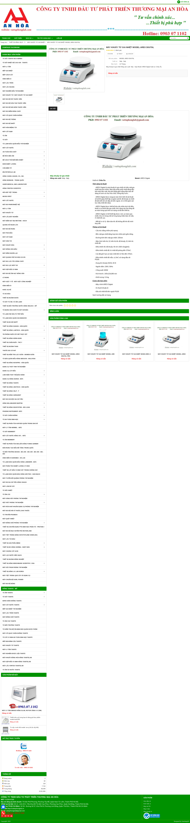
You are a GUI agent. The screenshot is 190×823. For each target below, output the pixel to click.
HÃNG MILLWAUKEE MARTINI (12, 403)
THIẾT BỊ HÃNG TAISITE (11, 383)
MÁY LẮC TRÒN (8, 83)
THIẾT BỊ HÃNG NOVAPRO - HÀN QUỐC (16, 362)
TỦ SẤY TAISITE (8, 597)
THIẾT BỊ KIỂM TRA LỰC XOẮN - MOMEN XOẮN (18, 354)
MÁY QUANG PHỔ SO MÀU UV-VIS (14, 257)
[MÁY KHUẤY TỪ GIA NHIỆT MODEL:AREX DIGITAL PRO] (66, 337)
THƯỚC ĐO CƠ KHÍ (9, 350)
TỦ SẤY (5, 139)
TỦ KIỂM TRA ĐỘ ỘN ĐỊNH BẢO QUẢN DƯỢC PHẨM (20, 629)
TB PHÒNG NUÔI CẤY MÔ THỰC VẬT (15, 334)
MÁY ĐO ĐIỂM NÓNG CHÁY (12, 111)
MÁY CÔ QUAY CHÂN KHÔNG (12, 115)
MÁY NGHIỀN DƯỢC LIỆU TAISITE (14, 653)
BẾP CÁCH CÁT (8, 75)
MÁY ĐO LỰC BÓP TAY (10, 265)
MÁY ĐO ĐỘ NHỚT (9, 123)
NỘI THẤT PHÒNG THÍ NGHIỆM (13, 502)
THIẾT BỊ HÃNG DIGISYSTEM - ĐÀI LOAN (16, 407)
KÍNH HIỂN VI (7, 79)
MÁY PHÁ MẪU (7, 233)
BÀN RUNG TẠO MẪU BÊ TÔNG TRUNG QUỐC (18, 448)
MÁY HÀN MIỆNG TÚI (10, 127)
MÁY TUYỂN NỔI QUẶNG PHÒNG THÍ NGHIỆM (18, 478)
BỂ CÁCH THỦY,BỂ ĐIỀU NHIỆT (13, 160)
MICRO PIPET (7, 196)
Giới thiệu (18, 38)
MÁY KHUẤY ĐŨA (8, 245)
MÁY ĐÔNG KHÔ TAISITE (11, 617)
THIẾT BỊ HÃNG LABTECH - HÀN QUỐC (16, 330)
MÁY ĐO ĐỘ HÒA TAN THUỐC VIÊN (14, 103)
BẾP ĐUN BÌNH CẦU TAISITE (12, 641)
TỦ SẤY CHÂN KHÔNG (10, 415)
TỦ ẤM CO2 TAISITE (9, 621)
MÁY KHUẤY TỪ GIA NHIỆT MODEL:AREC (172, 354)
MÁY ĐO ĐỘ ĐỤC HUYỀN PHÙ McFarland (17, 531)
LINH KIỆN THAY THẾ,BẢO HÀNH (14, 375)
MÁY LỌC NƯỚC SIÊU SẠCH (12, 555)
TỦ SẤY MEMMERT (9, 431)
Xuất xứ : (115, 61)
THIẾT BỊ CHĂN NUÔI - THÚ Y (12, 342)
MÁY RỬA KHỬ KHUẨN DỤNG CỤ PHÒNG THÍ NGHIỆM (21, 506)
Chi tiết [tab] (53, 108)
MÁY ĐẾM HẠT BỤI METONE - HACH (15, 221)
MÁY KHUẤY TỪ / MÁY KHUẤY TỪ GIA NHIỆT (18, 95)
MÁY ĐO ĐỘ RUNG (9, 229)
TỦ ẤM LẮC (6, 494)
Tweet (120, 53)
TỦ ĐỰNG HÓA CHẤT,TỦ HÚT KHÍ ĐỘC (15, 310)
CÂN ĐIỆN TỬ (7, 168)
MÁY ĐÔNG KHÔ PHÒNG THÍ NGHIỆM (15, 523)
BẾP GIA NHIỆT (8, 71)
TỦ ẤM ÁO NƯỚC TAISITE (11, 670)
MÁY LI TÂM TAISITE (9, 649)
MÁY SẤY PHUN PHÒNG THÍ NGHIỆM (15, 567)
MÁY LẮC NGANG (8, 87)
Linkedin (130, 53)
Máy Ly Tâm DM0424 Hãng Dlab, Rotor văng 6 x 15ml (22, 710)
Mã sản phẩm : (113, 58)
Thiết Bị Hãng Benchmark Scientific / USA (18, 563)
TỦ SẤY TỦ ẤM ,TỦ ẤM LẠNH (12, 302)
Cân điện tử (147, 801)
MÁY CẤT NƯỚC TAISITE (11, 605)
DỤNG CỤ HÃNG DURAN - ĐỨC (13, 379)
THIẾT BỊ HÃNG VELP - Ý (11, 391)
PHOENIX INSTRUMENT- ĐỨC (12, 411)
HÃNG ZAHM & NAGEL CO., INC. (13, 176)
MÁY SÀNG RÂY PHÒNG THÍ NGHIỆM (15, 498)
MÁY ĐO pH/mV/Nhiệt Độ (11, 204)
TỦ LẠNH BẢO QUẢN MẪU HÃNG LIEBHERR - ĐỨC (20, 462)
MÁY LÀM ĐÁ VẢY (9, 486)
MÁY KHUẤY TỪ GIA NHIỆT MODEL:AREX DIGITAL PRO (66, 355)
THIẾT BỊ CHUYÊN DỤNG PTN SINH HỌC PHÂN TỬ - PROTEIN (23, 527)
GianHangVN (185, 821)
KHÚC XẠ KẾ (7, 289)
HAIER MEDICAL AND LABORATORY (15, 184)
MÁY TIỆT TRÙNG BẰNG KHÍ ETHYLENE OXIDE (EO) (20, 535)
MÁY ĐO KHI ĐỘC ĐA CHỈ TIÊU (13, 399)
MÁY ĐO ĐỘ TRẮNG (9, 119)
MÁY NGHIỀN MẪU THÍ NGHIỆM (13, 91)
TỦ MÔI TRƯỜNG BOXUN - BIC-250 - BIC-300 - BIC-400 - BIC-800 (23, 453)
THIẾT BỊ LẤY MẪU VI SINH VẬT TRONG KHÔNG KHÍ (20, 470)
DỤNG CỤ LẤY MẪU (9, 371)
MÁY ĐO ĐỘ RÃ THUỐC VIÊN (12, 99)
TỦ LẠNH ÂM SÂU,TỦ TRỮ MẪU (13, 314)
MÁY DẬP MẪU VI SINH (10, 269)
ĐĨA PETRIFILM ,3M (9, 172)
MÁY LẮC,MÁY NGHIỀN (10, 216)
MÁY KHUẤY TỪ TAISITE (11, 645)
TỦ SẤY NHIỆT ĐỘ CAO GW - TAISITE (15, 62)
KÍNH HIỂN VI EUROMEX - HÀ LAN (14, 458)
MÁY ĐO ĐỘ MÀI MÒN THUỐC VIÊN (14, 107)
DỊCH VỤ (29, 38)
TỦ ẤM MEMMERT (9, 439)
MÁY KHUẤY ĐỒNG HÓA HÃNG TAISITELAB (17, 657)
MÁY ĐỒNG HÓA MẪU (10, 249)
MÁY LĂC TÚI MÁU (9, 539)
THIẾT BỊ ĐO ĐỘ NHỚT (10, 322)
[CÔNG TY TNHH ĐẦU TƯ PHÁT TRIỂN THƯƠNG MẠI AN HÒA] (95, 35)
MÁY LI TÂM (7, 66)
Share (110, 53)
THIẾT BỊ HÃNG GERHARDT (12, 395)
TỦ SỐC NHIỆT (7, 490)
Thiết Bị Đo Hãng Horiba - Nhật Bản (16, 547)
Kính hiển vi (147, 804)
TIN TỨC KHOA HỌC (44, 38)
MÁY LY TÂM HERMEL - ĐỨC (12, 427)
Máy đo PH (146, 806)
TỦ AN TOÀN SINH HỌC (10, 419)
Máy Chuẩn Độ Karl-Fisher (13, 579)
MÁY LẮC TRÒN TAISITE (11, 613)
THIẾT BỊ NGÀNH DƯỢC (11, 298)
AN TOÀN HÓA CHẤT (10, 152)
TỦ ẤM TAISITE (8, 592)
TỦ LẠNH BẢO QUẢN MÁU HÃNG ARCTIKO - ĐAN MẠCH (21, 474)
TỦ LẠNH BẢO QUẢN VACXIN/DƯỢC (15, 318)
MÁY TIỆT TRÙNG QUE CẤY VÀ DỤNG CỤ (16, 575)
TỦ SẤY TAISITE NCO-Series (12, 58)
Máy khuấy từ (147, 811)
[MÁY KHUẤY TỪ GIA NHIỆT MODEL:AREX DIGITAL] (77, 68)
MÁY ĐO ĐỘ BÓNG (9, 583)
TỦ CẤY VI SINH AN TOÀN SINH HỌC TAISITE (17, 637)
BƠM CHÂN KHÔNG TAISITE (12, 601)
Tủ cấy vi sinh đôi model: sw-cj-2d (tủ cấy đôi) (24, 727)
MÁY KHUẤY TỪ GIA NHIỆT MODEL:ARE (101, 354)
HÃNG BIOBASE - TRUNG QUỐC (13, 180)
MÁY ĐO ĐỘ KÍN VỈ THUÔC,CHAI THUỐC (16, 510)
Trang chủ (6, 38)
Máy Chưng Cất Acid (10, 551)
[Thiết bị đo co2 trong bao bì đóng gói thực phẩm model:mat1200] (6, 724)
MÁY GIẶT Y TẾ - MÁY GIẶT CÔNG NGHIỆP (17, 281)
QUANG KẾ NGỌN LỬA (10, 225)
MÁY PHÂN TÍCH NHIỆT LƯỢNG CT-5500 (16, 466)
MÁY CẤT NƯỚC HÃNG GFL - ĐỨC (14, 435)
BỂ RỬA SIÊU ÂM (8, 156)
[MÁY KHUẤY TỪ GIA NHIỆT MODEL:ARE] (101, 337)
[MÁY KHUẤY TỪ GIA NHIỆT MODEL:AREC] (172, 337)
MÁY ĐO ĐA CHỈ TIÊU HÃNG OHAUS (15, 482)
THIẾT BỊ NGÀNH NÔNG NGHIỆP (13, 559)
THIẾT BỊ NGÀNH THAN (10, 346)
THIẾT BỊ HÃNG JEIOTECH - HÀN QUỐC (16, 387)
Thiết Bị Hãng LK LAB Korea (13, 571)
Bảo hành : (114, 64)
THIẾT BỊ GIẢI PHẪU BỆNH (11, 543)
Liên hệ (59, 38)
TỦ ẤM (5, 135)
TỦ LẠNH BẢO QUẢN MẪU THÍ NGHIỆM (16, 143)
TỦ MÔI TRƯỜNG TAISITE (11, 625)
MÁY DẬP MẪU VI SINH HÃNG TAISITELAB (17, 661)
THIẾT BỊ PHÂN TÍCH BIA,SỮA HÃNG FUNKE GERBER (20, 444)
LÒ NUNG (6, 277)
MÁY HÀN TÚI (7, 241)
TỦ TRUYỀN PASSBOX (10, 514)
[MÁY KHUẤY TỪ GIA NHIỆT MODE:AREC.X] (136, 337)
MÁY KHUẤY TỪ (8, 212)
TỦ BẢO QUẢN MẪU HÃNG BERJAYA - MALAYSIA (19, 358)
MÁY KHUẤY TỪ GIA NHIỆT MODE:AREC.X (136, 354)
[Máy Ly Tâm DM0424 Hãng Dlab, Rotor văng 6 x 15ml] (23, 693)
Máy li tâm (146, 809)
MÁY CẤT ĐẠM (7, 131)
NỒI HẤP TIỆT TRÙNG (10, 192)
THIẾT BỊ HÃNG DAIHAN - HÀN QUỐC (15, 326)
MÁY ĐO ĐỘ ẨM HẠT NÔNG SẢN (13, 273)
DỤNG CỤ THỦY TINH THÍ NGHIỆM (14, 366)
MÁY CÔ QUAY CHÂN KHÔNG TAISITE (15, 633)
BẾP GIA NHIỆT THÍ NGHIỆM (12, 609)
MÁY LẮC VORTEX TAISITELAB (13, 665)
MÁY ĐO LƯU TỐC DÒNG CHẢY (13, 261)
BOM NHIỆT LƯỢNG (9, 164)
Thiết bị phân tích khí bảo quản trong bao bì (20, 423)
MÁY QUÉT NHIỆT (8, 518)
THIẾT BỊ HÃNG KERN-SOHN (12, 338)
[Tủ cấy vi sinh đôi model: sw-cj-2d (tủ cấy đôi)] (6, 734)
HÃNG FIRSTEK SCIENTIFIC (12, 188)
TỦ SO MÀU (6, 294)
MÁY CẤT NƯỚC (8, 148)
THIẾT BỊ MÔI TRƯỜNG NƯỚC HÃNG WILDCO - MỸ (20, 306)
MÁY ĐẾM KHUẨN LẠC (10, 253)
